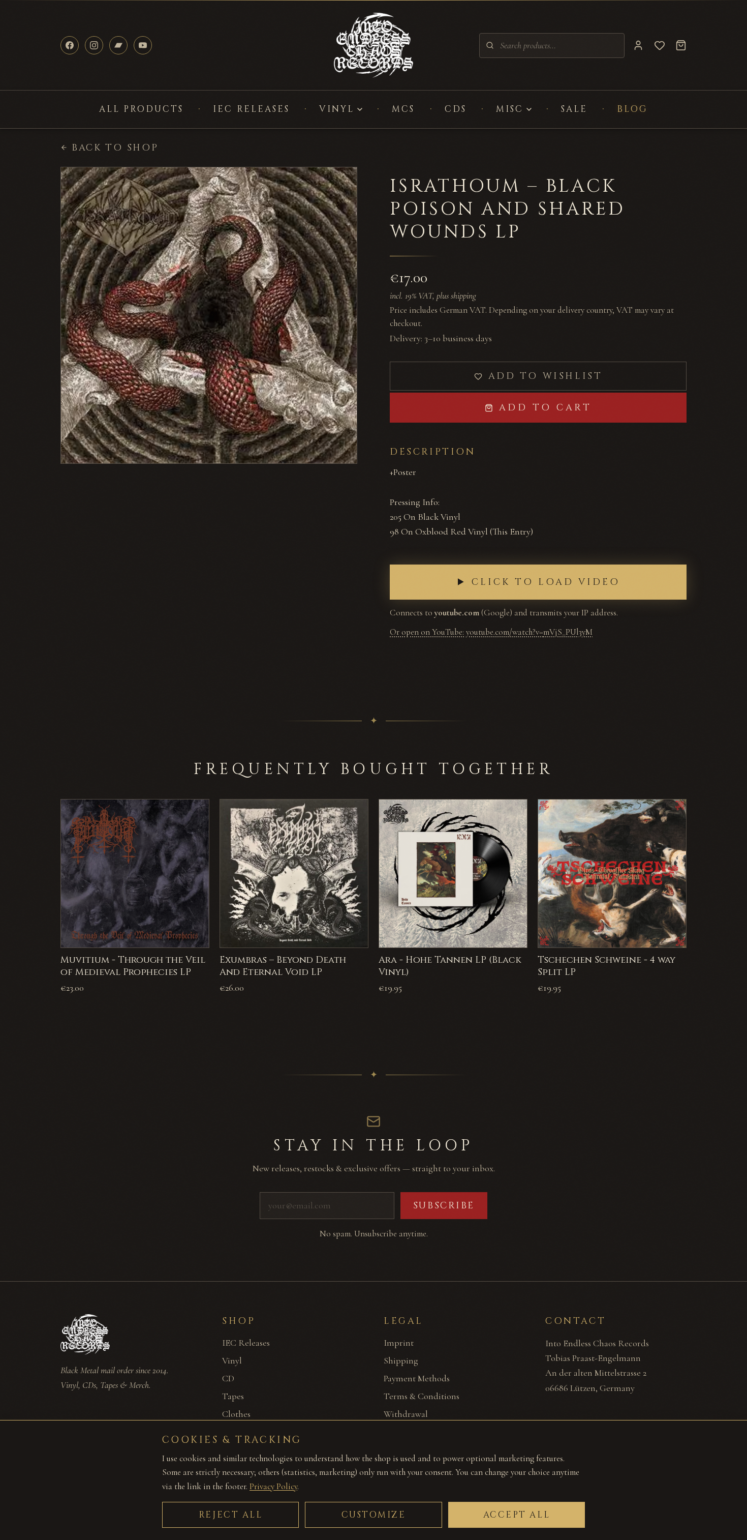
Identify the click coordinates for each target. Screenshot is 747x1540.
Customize (373, 1515)
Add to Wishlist (545, 376)
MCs (403, 109)
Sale (574, 109)
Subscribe (444, 1205)
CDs (455, 109)
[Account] (638, 45)
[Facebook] (69, 45)
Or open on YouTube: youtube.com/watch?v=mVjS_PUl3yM (491, 632)
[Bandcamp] (118, 45)
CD (228, 1378)
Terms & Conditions (421, 1396)
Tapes (233, 1396)
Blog (632, 109)
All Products (141, 109)
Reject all (231, 1515)
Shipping (401, 1360)
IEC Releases (251, 109)
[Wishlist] (659, 45)
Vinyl (336, 109)
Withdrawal (406, 1413)
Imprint (399, 1342)
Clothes (236, 1413)
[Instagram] (94, 45)
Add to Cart (545, 407)
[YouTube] (143, 45)
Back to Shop (115, 147)
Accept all (516, 1515)
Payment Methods (417, 1378)
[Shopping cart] (681, 45)
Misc (509, 109)
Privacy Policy (273, 1486)
